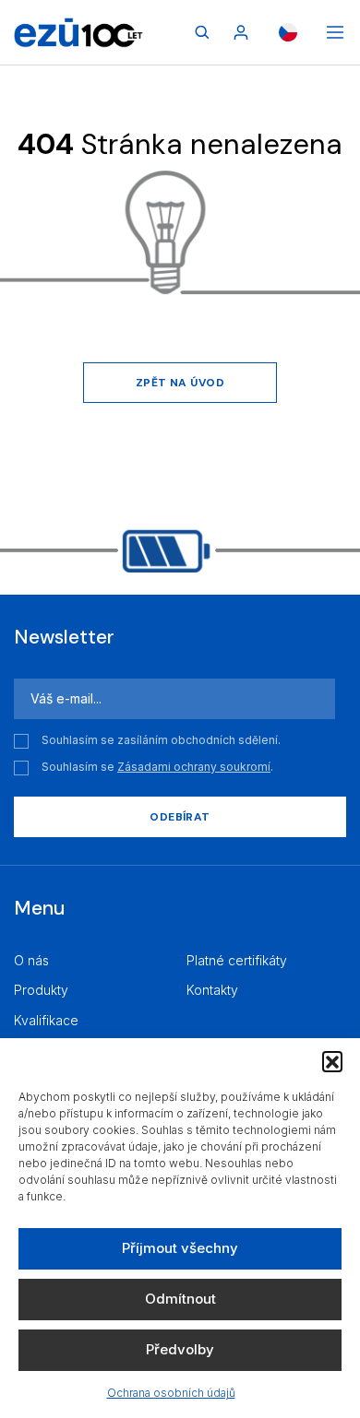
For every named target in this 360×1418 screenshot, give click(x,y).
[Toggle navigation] (335, 32)
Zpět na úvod (180, 382)
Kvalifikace (46, 1020)
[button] (332, 1061)
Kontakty (212, 990)
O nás (31, 960)
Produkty (41, 990)
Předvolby (180, 1349)
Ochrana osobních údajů (171, 1393)
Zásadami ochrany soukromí (193, 767)
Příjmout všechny (180, 1248)
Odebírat (180, 816)
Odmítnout (180, 1298)
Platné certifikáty (236, 960)
